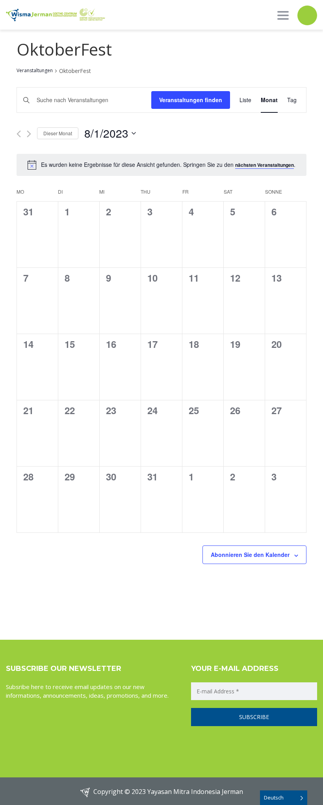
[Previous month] (19, 134)
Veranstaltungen (35, 70)
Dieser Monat (57, 133)
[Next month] (29, 134)
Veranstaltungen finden (190, 100)
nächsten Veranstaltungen (264, 164)
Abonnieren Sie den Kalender (250, 554)
